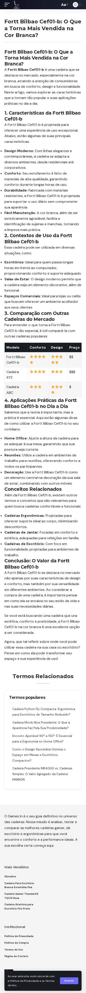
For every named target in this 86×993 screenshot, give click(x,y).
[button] (69, 980)
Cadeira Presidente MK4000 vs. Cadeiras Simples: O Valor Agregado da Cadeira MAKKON (42, 773)
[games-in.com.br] (16, 4)
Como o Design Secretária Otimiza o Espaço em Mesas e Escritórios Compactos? (39, 754)
